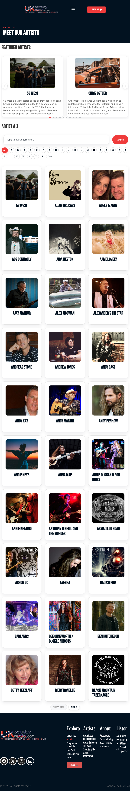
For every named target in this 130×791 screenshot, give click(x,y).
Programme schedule (72, 744)
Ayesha (65, 582)
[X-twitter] (13, 761)
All (4, 150)
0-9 (50, 156)
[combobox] (56, 139)
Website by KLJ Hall (118, 786)
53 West (32, 93)
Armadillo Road (108, 528)
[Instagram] (21, 761)
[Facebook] (4, 761)
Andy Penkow (108, 421)
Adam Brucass (65, 205)
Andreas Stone (21, 367)
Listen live (71, 735)
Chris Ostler (97, 93)
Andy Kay (21, 421)
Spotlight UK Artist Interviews (89, 752)
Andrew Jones (65, 367)
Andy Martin (65, 421)
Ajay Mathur (22, 313)
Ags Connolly (21, 259)
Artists (70, 739)
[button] (73, 8)
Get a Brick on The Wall (90, 744)
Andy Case (108, 367)
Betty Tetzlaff (21, 690)
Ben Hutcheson (108, 636)
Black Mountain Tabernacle (103, 693)
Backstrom (108, 582)
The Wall (71, 750)
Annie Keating (22, 528)
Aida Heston (64, 259)
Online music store (73, 755)
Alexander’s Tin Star (108, 313)
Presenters (105, 735)
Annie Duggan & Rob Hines (106, 477)
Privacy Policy (106, 739)
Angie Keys (21, 475)
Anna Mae (65, 475)
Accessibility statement (106, 744)
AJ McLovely (108, 259)
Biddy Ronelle (65, 690)
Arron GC (21, 582)
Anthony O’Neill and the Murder (63, 531)
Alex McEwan (65, 313)
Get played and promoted (89, 737)
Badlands (22, 636)
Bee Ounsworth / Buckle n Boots (61, 639)
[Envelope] (30, 761)
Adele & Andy (108, 205)
